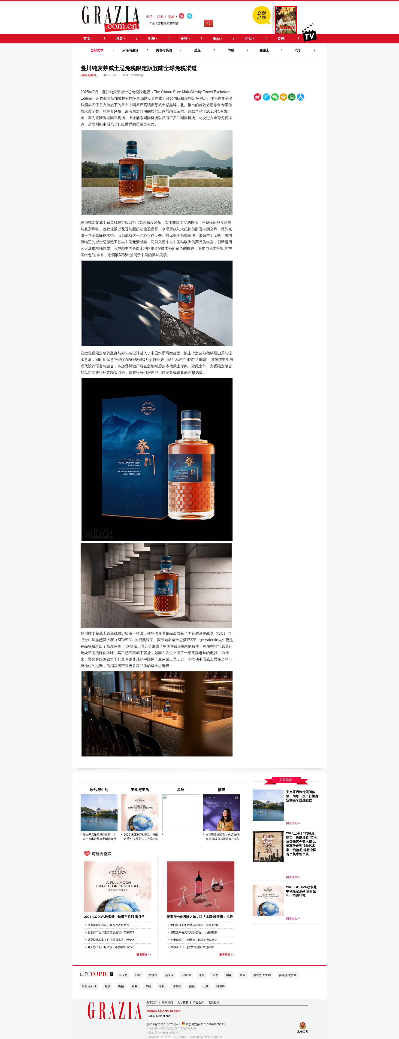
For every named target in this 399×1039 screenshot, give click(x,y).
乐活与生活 (130, 50)
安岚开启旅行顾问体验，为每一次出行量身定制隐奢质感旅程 (99, 837)
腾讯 (266, 98)
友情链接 (213, 1002)
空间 (283, 98)
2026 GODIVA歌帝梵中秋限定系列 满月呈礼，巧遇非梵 (141, 836)
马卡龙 (123, 975)
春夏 (134, 986)
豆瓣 (292, 98)
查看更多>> (143, 954)
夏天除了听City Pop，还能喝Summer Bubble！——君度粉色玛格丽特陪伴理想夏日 (113, 947)
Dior (138, 975)
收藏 (171, 16)
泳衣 (201, 975)
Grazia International (158, 1016)
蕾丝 (242, 975)
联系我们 (167, 1002)
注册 (160, 16)
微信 (275, 98)
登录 (149, 16)
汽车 (298, 50)
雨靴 (192, 986)
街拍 (121, 986)
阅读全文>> (293, 823)
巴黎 (205, 986)
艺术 (215, 975)
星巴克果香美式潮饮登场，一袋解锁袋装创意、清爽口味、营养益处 (195, 932)
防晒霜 (153, 975)
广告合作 (198, 1002)
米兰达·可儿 (89, 986)
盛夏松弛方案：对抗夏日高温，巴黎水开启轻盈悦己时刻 (113, 939)
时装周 (220, 986)
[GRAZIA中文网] (111, 19)
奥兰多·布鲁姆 (262, 975)
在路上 (264, 50)
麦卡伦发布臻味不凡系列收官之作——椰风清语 (113, 925)
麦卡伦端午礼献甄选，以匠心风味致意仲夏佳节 (195, 939)
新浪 (258, 98)
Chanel (186, 975)
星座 (197, 50)
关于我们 (151, 1002)
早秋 (162, 986)
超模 (107, 986)
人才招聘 (182, 1002)
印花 (229, 975)
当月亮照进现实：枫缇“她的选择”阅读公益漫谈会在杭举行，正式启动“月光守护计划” (223, 837)
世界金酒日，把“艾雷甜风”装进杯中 (192, 947)
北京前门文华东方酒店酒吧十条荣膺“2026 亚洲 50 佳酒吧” (113, 932)
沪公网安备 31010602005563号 (205, 1024)
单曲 (148, 986)
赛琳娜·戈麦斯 (287, 975)
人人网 (300, 98)
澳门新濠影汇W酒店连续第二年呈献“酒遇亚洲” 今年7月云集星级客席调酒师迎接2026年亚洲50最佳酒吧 (195, 925)
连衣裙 (177, 986)
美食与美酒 (164, 50)
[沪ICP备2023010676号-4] (162, 1024)
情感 (231, 50)
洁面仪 (169, 975)
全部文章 (97, 50)
